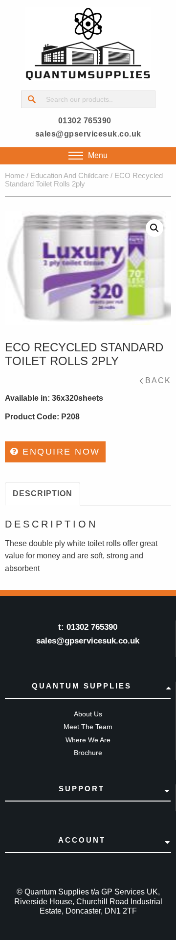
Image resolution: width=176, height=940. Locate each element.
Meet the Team (88, 727)
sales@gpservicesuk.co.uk (88, 134)
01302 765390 (84, 120)
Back (158, 380)
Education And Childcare (69, 176)
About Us (88, 714)
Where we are (88, 740)
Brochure (88, 753)
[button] (154, 228)
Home (14, 176)
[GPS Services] (88, 44)
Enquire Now (59, 452)
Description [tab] (42, 493)
